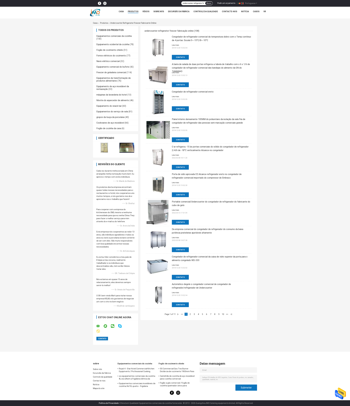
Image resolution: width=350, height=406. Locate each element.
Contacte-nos (229, 11)
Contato (180, 57)
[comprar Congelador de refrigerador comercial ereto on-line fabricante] (158, 102)
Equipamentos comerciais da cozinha (114, 36)
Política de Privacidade (109, 403)
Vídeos (145, 11)
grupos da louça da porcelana (110, 117)
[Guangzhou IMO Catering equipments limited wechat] (114, 326)
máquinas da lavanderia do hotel (111, 94)
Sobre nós (158, 11)
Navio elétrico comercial (108, 61)
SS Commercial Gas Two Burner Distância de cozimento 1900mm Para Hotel (177, 370)
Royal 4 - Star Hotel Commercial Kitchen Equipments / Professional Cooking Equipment (136, 370)
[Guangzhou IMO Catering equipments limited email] (99, 326)
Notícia (245, 11)
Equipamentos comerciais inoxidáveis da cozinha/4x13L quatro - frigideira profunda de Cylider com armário (137, 385)
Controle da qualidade (205, 11)
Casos (256, 11)
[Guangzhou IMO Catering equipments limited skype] (121, 326)
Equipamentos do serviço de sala (112, 111)
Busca (209, 3)
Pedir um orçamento (226, 3)
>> (227, 314)
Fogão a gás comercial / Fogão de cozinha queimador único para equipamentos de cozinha (175, 385)
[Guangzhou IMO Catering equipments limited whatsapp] (107, 326)
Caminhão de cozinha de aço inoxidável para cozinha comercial (177, 377)
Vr (264, 11)
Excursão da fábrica (178, 11)
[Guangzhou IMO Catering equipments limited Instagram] (104, 3)
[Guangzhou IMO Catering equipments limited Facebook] (99, 3)
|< (178, 314)
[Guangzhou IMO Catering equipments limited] (95, 12)
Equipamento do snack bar (109, 106)
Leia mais (175, 45)
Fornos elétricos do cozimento (111, 55)
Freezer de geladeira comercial (111, 72)
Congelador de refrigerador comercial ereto (193, 91)
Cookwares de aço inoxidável (110, 122)
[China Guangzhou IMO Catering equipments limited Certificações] (104, 148)
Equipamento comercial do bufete (112, 67)
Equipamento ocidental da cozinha (112, 44)
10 (223, 314)
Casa (121, 11)
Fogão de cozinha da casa (108, 128)
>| (231, 314)
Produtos (133, 11)
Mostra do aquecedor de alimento (112, 100)
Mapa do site (98, 388)
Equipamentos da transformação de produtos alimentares (113, 79)
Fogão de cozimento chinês (109, 50)
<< (182, 314)
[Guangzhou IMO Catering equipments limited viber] (99, 331)
